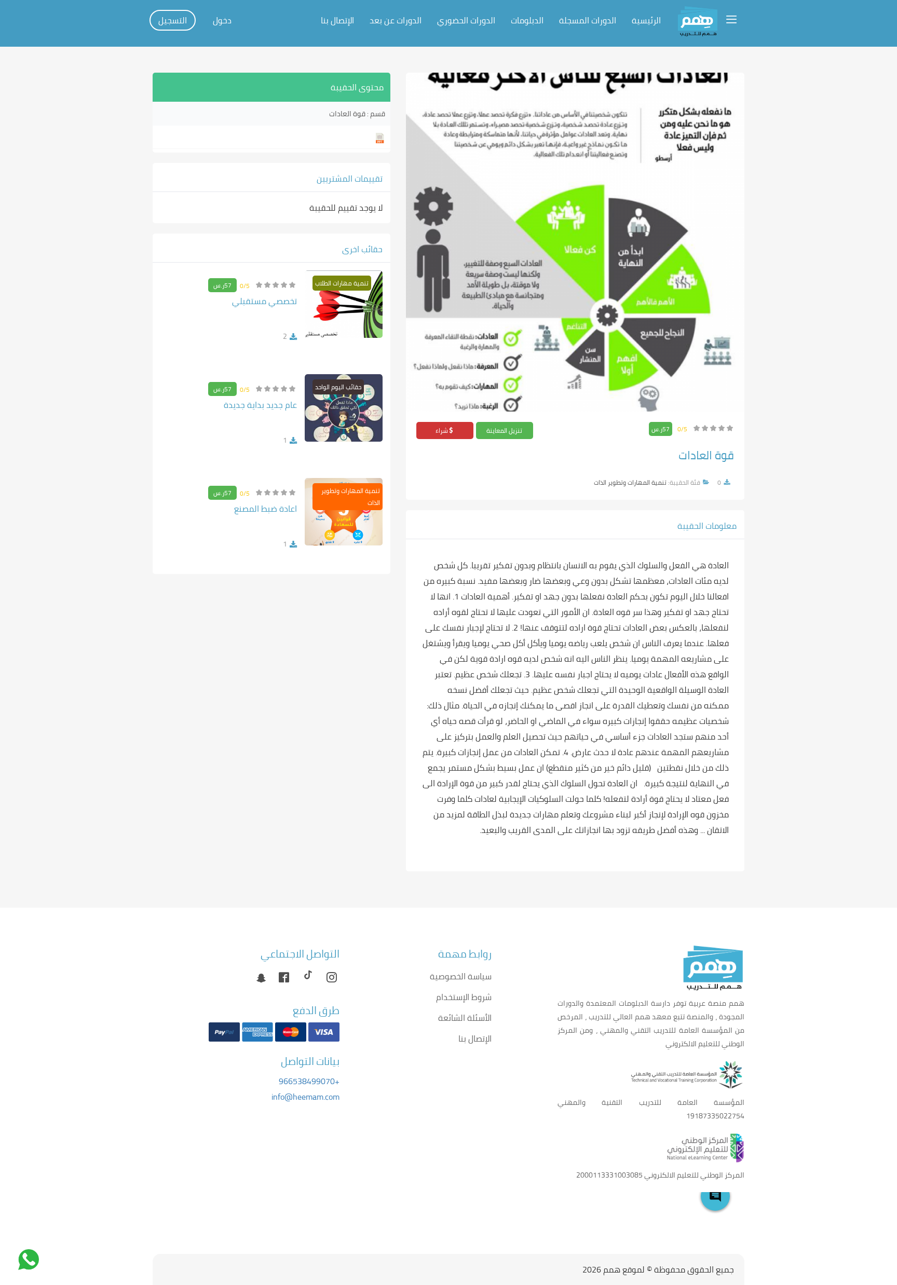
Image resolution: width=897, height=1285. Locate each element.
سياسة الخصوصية (461, 976)
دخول (222, 20)
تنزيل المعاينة (504, 430)
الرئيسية (646, 20)
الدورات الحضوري (466, 20)
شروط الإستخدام (464, 997)
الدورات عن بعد (396, 20)
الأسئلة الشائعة (465, 1018)
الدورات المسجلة (587, 20)
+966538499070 (309, 1081)
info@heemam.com (305, 1096)
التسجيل (172, 20)
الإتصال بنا (337, 20)
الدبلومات (527, 20)
